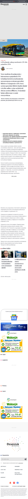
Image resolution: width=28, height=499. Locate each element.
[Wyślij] (25, 459)
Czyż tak (3, 469)
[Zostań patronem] (10, 482)
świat (4, 391)
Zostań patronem (22, 1)
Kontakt (3, 477)
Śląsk (4, 40)
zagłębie (5, 360)
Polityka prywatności (18, 473)
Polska (4, 385)
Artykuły (3, 466)
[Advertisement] (14, 25)
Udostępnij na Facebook (6, 323)
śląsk (4, 354)
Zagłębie (17, 466)
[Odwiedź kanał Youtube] (14, 482)
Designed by (3, 486)
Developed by (15, 486)
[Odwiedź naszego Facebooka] (17, 482)
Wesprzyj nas (19, 469)
